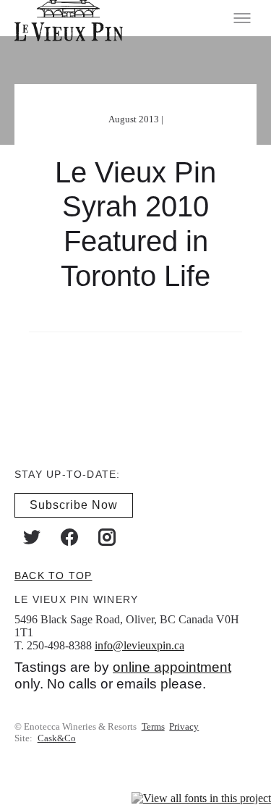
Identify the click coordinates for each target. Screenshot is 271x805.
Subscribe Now (74, 504)
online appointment (172, 667)
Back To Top (53, 575)
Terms (153, 726)
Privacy (184, 726)
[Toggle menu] (242, 18)
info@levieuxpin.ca (139, 644)
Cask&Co (57, 738)
